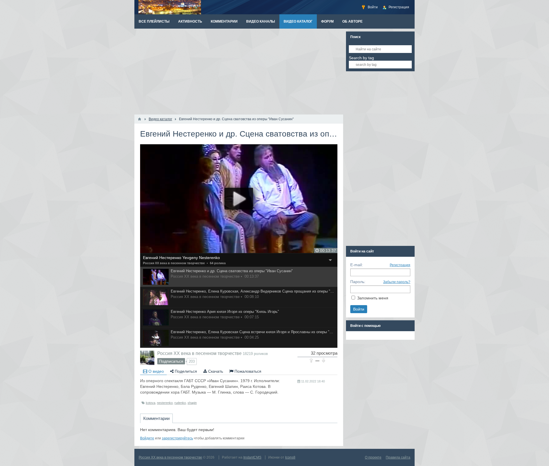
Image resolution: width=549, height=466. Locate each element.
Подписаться (171, 361)
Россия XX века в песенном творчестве (174, 263)
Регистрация (400, 265)
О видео (155, 371)
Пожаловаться (247, 371)
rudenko (180, 402)
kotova (150, 402)
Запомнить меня (372, 298)
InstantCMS (252, 457)
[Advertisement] (238, 71)
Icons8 (290, 457)
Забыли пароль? (396, 282)
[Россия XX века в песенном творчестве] (147, 358)
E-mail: (356, 264)
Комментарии (156, 418)
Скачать (215, 371)
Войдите (147, 438)
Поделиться (185, 371)
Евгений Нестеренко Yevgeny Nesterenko (181, 257)
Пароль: (357, 281)
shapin (192, 402)
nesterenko (165, 402)
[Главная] (139, 119)
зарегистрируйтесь (177, 438)
